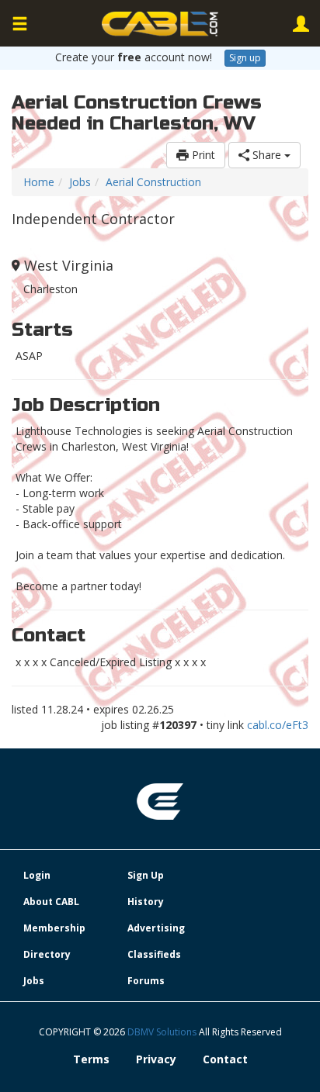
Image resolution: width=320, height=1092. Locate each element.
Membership (54, 928)
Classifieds (154, 954)
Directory (47, 954)
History (145, 901)
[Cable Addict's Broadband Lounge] (160, 24)
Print (202, 154)
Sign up (245, 57)
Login (36, 875)
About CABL (51, 901)
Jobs (80, 182)
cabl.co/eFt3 (277, 724)
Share (266, 154)
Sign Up (145, 875)
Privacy (156, 1059)
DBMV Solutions (163, 1031)
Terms (91, 1059)
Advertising (156, 928)
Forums (146, 980)
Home (38, 182)
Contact (225, 1059)
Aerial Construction (153, 182)
